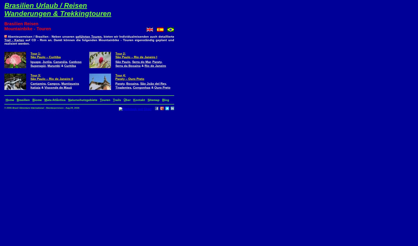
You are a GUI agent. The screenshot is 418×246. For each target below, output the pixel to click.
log (165, 100)
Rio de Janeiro (155, 65)
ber (127, 100)
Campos (53, 83)
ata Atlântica (55, 100)
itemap (154, 100)
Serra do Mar (141, 62)
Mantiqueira (70, 83)
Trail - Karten (14, 40)
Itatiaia (35, 87)
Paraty (157, 62)
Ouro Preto (162, 87)
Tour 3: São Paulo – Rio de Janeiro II (51, 77)
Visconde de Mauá (58, 87)
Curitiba (70, 65)
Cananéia (60, 62)
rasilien (23, 100)
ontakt (139, 100)
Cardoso (75, 62)
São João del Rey (153, 83)
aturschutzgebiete (82, 100)
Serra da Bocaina (128, 65)
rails (117, 100)
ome (10, 100)
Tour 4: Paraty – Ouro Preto (129, 77)
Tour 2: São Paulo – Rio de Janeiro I (136, 55)
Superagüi (38, 65)
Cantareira (38, 83)
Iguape (35, 62)
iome (37, 100)
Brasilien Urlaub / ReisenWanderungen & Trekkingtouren (57, 9)
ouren (105, 100)
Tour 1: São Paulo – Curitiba (45, 55)
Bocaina (132, 83)
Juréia (47, 62)
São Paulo (122, 62)
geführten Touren (89, 36)
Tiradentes (123, 87)
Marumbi (53, 65)
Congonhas (141, 87)
